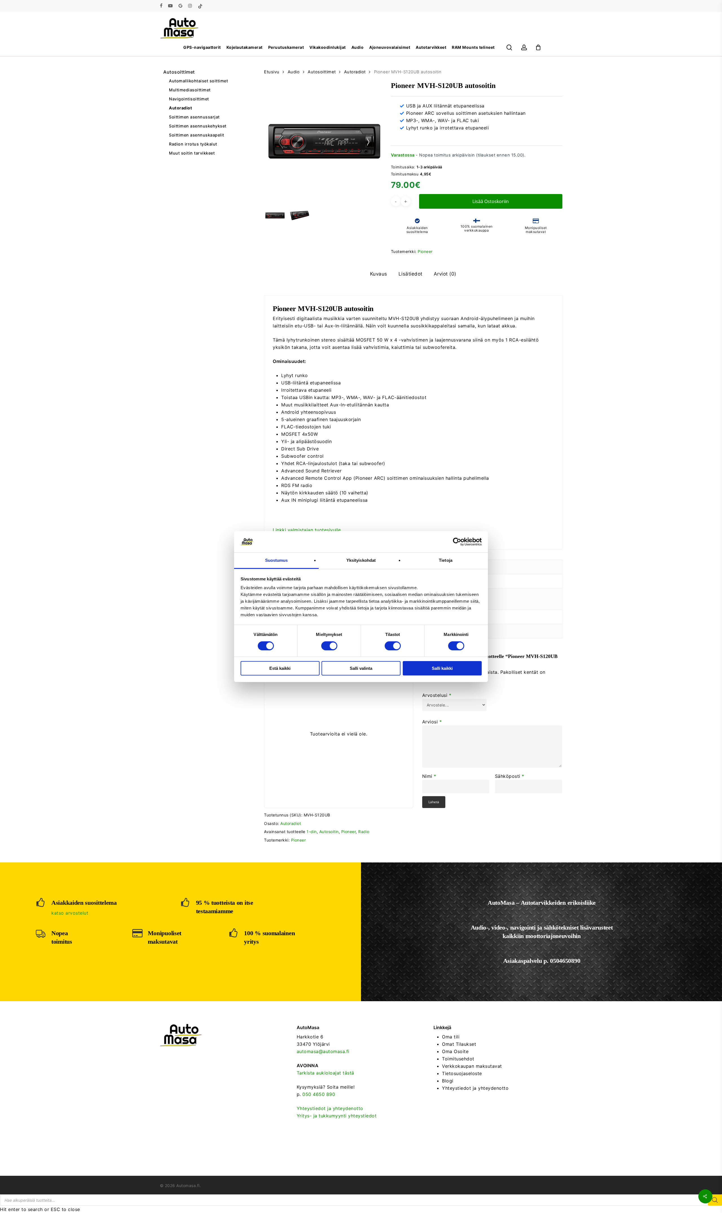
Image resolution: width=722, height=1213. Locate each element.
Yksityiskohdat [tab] (361, 560)
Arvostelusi (437, 695)
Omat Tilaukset (459, 1044)
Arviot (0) (445, 274)
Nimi (429, 776)
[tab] (378, 274)
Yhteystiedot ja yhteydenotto (330, 1108)
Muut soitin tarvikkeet (192, 153)
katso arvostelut (69, 913)
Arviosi (432, 722)
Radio (363, 831)
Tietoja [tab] (445, 560)
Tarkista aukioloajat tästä (325, 1073)
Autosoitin (329, 831)
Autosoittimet (179, 72)
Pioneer (425, 251)
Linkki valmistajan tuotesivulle (307, 530)
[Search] (715, 1200)
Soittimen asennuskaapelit (196, 135)
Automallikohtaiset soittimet (198, 80)
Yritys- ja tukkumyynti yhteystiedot (337, 1116)
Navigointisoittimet (189, 98)
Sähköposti (509, 776)
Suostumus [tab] (276, 560)
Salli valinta (361, 668)
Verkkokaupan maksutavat (472, 1066)
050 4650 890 (318, 1094)
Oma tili (450, 1037)
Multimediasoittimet (190, 89)
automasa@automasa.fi (323, 1051)
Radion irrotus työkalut (193, 144)
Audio (294, 71)
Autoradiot (180, 107)
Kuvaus (378, 274)
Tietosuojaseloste (462, 1073)
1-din (312, 831)
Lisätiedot (410, 274)
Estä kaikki (279, 668)
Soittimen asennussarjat (194, 117)
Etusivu (271, 71)
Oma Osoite (455, 1051)
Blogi (448, 1081)
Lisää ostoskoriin (490, 201)
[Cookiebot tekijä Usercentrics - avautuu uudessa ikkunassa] (457, 542)
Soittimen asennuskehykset (197, 126)
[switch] (329, 645)
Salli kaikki (442, 668)
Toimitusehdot (458, 1059)
